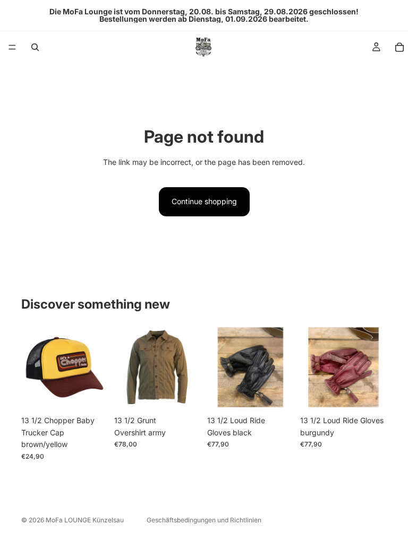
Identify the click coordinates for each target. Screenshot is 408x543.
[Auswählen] (184, 394)
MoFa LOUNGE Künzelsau (85, 520)
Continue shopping (204, 201)
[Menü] (12, 47)
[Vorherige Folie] (219, 367)
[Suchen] (35, 47)
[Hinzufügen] (91, 394)
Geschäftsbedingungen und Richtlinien (204, 520)
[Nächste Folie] (282, 367)
